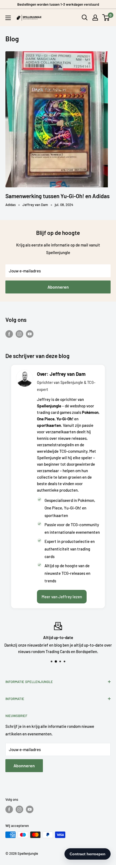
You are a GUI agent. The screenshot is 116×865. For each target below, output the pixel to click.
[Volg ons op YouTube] (29, 334)
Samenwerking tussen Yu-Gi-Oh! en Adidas (57, 195)
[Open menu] (8, 18)
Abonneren (58, 286)
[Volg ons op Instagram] (19, 334)
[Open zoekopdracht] (85, 18)
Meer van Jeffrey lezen (62, 596)
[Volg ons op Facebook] (9, 334)
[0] (106, 17)
